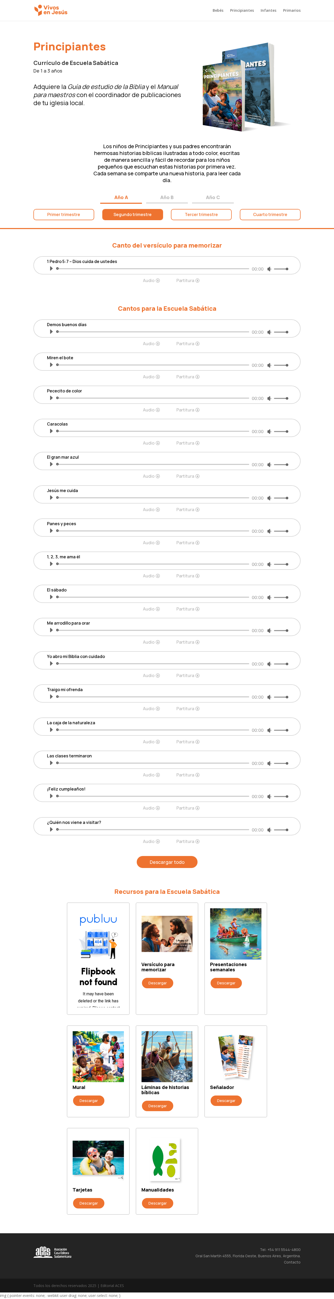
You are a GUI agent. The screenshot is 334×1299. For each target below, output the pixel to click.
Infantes (268, 11)
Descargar (157, 982)
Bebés (218, 11)
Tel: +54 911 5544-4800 (280, 1249)
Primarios (292, 11)
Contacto (292, 1262)
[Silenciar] (269, 269)
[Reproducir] (51, 268)
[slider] (279, 268)
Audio (148, 280)
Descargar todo (167, 862)
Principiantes (242, 11)
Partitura (185, 280)
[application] (167, 268)
